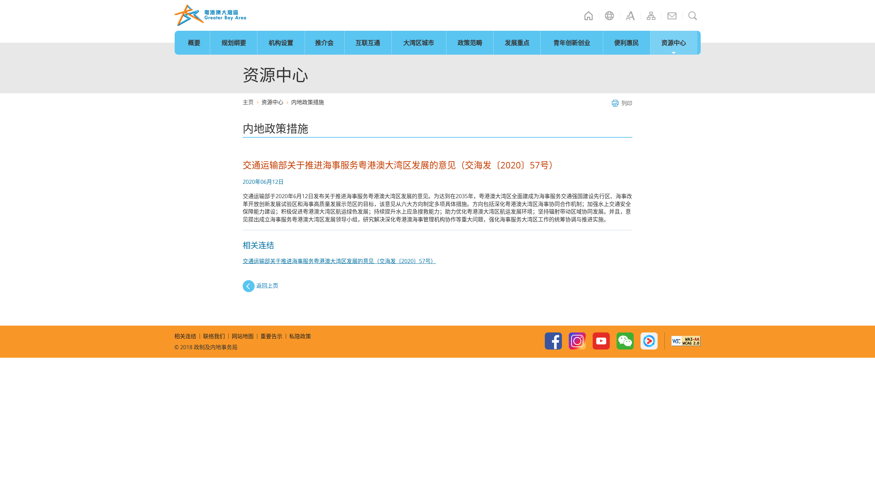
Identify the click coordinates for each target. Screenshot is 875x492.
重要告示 (271, 336)
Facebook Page (553, 341)
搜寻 (692, 15)
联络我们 (672, 15)
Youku (649, 341)
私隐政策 (300, 336)
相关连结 (185, 336)
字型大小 (630, 15)
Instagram (577, 341)
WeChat (625, 341)
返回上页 (267, 285)
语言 (609, 15)
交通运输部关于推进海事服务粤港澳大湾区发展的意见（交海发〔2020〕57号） (339, 261)
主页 (588, 15)
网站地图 (651, 15)
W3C (686, 341)
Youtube (601, 341)
